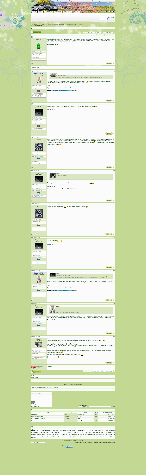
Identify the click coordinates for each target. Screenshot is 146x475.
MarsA (38, 339)
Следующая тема (77, 384)
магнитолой (71, 434)
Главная (34, 11)
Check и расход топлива (36, 420)
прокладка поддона (68, 436)
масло (77, 434)
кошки (65, 434)
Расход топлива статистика (37, 416)
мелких (88, 434)
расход (32, 377)
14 (107, 32)
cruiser (46, 430)
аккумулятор (39, 434)
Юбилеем (33, 434)
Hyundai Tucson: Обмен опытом (58, 24)
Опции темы (100, 34)
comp (42, 430)
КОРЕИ (107, 430)
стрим (98, 436)
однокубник (44, 436)
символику (93, 436)
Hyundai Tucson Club (87, 442)
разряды (74, 436)
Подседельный (64, 432)
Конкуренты (112, 430)
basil (39, 430)
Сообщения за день (97, 1)
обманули (111, 434)
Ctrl (95, 32)
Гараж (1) (39, 96)
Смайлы (33, 402)
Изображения (72, 1)
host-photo (60, 430)
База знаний (48, 24)
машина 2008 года (83, 434)
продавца (59, 436)
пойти (50, 436)
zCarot (85, 445)
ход (114, 436)
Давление (97, 430)
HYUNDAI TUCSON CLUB (38, 24)
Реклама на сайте (35, 67)
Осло (54, 432)
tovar (76, 430)
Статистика (104, 442)
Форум (40, 11)
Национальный (49, 432)
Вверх (113, 442)
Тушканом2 (111, 432)
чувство (33, 437)
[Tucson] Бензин (79, 24)
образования (34, 436)
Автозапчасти (82, 430)
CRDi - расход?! (34, 414)
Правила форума (35, 406)
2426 (37, 430)
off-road (73, 430)
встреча (46, 434)
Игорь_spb (39, 106)
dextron (54, 430)
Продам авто (58, 11)
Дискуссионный (68, 11)
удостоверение (106, 436)
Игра (104, 430)
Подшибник (70, 432)
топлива (36, 377)
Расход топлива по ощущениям (38, 418)
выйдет (50, 434)
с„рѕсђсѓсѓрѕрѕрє (82, 436)
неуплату (100, 434)
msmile (69, 430)
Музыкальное (40, 432)
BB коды (33, 401)
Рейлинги (88, 432)
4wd (33, 430)
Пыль (75, 432)
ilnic (65, 430)
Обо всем (76, 11)
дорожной (55, 434)
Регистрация (60, 1)
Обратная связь (78, 442)
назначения (92, 434)
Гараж (83, 1)
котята (60, 434)
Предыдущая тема (69, 384)
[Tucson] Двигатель (70, 24)
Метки (32, 375)
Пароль (98, 18)
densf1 (49, 430)
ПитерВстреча (58, 432)
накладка (97, 434)
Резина (83, 432)
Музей (33, 432)
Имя (97, 17)
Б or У (89, 430)
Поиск (109, 1)
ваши (42, 434)
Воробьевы (92, 430)
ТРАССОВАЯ (103, 432)
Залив (101, 430)
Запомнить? (111, 17)
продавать (54, 436)
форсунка (111, 436)
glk (56, 430)
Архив (109, 442)
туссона (101, 436)
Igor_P (38, 39)
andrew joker (50, 366)
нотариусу (105, 434)
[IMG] (32, 403)
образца (39, 436)
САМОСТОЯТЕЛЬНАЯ (96, 432)
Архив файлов (48, 11)
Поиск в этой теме (109, 34)
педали (47, 436)
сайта (89, 436)
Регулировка (79, 432)
